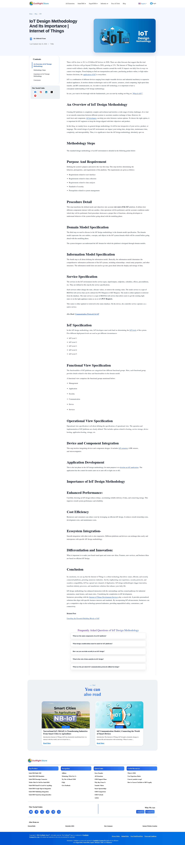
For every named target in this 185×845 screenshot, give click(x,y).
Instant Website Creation (150, 826)
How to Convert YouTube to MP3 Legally (140, 782)
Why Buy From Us (100, 782)
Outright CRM (69, 826)
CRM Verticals (99, 795)
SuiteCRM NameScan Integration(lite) (40, 795)
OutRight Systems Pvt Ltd (101, 840)
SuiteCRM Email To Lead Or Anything (40, 785)
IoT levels (133, 330)
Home (30, 14)
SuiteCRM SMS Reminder (36, 776)
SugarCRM (92, 3)
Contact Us (150, 812)
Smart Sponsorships (100, 789)
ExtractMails (31, 826)
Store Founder (99, 773)
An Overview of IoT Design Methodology (43, 65)
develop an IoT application (129, 467)
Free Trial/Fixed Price (137, 836)
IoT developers (91, 118)
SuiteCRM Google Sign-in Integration (40, 789)
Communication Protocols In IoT (87, 314)
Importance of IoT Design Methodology (42, 75)
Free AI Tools (115, 3)
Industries (104, 3)
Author (97, 798)
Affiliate (64, 773)
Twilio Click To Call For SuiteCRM (39, 782)
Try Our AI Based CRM (69, 779)
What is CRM (132, 773)
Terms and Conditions (150, 836)
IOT (41, 14)
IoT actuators (123, 448)
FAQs (63, 782)
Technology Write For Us (69, 776)
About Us (140, 812)
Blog (124, 3)
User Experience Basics (134, 776)
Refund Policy (125, 836)
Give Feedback (66, 785)
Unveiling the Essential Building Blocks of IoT (83, 618)
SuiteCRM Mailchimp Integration (39, 792)
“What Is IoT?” (137, 93)
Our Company (108, 826)
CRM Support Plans (101, 779)
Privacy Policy (116, 836)
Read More (47, 743)
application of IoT (89, 74)
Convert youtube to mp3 (135, 779)
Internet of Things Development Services (103, 597)
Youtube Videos (99, 785)
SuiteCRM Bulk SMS (35, 773)
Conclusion (37, 80)
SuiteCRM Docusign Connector (38, 779)
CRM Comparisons (100, 792)
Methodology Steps (40, 70)
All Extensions (70, 3)
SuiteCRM (81, 3)
